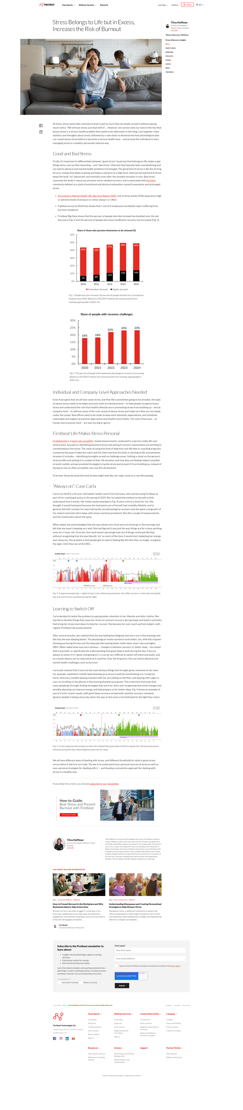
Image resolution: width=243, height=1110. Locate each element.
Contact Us (145, 1019)
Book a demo (93, 1034)
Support (144, 1048)
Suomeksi (177, 1005)
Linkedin (67, 1038)
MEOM (138, 1076)
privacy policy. (175, 966)
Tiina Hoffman (179, 22)
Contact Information (149, 1014)
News (168, 68)
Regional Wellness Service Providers (148, 1034)
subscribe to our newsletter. (104, 783)
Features (92, 1023)
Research (104, 5)
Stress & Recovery (173, 35)
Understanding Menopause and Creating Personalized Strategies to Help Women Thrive (135, 905)
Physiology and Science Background (124, 1054)
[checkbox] (83, 983)
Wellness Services (86, 5)
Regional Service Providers (121, 1031)
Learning (162, 5)
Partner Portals (173, 1048)
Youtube (73, 1038)
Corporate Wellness (65, 900)
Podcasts (169, 56)
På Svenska (186, 1005)
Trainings (170, 72)
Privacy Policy (172, 1027)
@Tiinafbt (174, 30)
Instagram (61, 1038)
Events (168, 64)
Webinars (169, 52)
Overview (92, 1019)
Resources (93, 1048)
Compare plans (94, 1027)
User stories (93, 1030)
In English (168, 1005)
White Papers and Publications (122, 1060)
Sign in (91, 1038)
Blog (168, 44)
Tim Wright (63, 925)
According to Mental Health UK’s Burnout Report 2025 (87, 195)
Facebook (54, 1038)
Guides (168, 60)
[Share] (41, 132)
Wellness (185, 35)
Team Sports (67, 5)
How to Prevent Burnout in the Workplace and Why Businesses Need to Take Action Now (78, 905)
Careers (169, 1019)
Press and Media (173, 1023)
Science (174, 5)
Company (170, 1014)
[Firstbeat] (46, 5)
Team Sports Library (96, 1053)
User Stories (171, 48)
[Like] (41, 125)
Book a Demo (146, 1023)
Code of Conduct (173, 1030)
